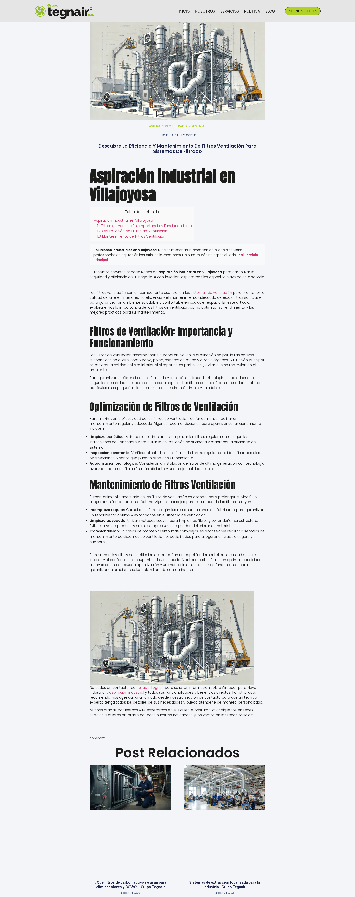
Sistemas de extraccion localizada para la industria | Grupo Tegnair (224, 884)
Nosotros (205, 11)
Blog (270, 11)
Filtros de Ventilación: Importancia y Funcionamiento (144, 225)
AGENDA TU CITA (303, 11)
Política (252, 11)
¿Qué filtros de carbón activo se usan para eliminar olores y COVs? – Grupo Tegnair (130, 884)
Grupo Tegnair (151, 687)
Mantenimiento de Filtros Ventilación (131, 236)
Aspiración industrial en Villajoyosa (122, 220)
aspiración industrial (126, 692)
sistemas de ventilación (211, 292)
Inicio (184, 11)
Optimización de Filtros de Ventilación (132, 231)
